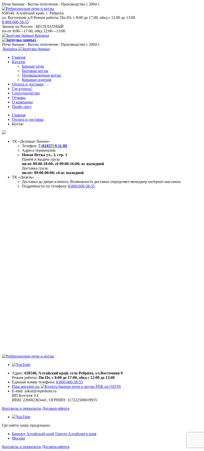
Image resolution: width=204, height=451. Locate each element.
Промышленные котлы (41, 75)
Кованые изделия (36, 80)
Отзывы (19, 97)
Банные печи (33, 66)
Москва (18, 438)
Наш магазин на (26, 386)
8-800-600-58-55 (15, 22)
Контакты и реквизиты (21, 408)
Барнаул (18, 434)
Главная (18, 57)
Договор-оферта (55, 408)
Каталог (19, 62)
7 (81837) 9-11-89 (52, 146)
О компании (22, 102)
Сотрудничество (26, 93)
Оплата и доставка (28, 84)
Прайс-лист (22, 106)
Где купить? (22, 89)
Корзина (41, 35)
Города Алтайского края (75, 434)
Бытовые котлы (35, 71)
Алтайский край (40, 434)
